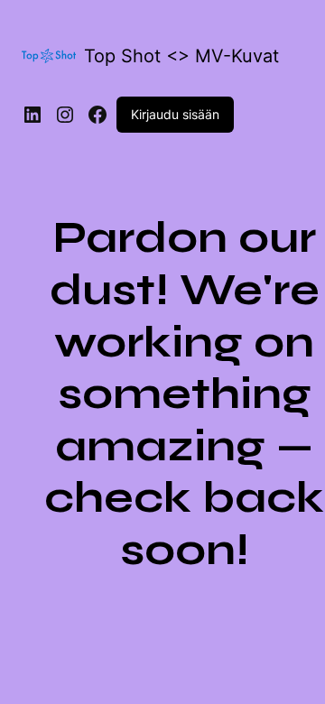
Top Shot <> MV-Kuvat (181, 56)
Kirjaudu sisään (175, 114)
